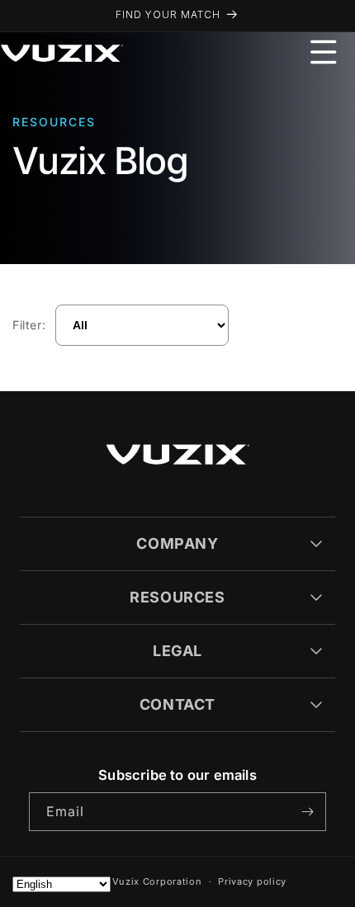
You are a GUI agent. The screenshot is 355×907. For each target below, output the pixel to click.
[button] (323, 52)
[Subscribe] (307, 811)
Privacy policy (252, 881)
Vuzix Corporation (157, 881)
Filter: (28, 325)
